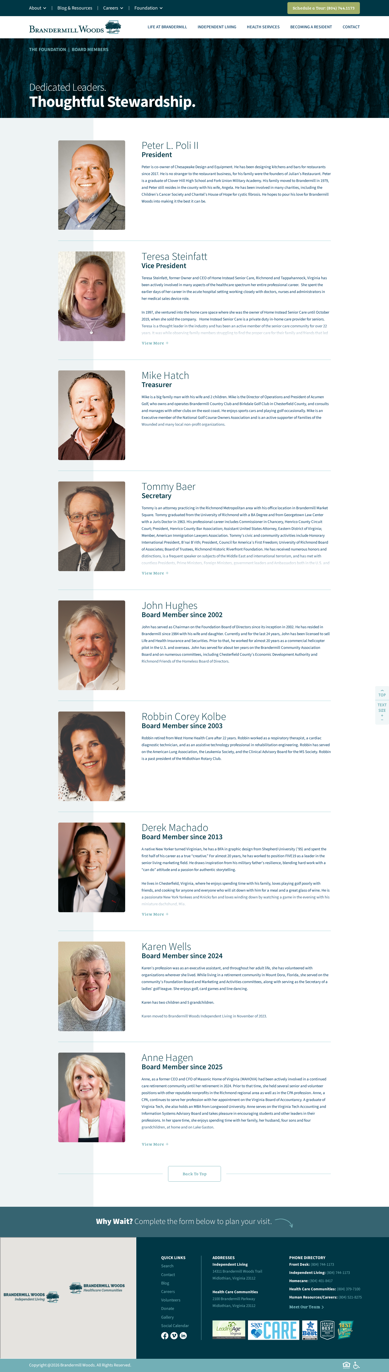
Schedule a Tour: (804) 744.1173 (324, 8)
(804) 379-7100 (348, 1289)
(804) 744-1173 (322, 1264)
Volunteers (170, 1300)
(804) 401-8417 (321, 1281)
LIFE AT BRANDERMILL (167, 27)
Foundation (146, 8)
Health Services (263, 27)
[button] (40, 8)
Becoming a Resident (311, 27)
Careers (110, 8)
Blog (165, 1283)
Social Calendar (175, 1326)
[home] (75, 27)
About (35, 8)
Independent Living (217, 27)
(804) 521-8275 (350, 1297)
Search (167, 1266)
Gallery (167, 1317)
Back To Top (195, 1173)
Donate (167, 1308)
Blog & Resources (74, 8)
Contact (351, 27)
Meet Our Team (304, 1306)
